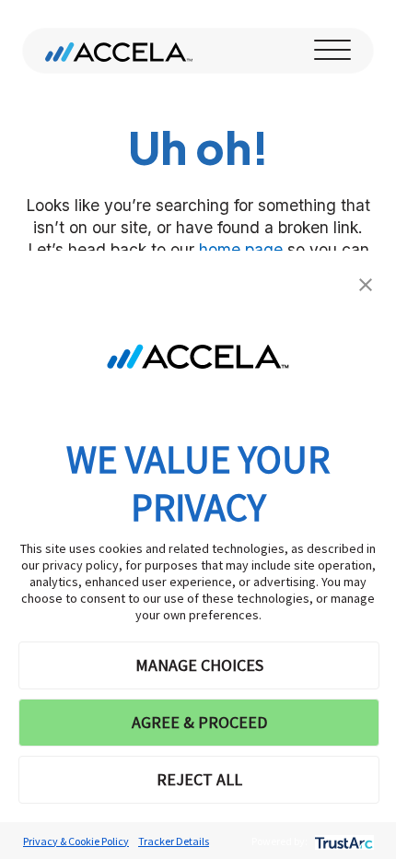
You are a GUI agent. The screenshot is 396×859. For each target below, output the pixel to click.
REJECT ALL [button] (199, 779)
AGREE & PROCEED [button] (199, 722)
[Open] (332, 51)
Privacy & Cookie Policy (76, 841)
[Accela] (118, 51)
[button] (365, 283)
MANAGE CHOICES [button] (199, 665)
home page (241, 249)
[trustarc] (342, 841)
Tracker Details (173, 841)
